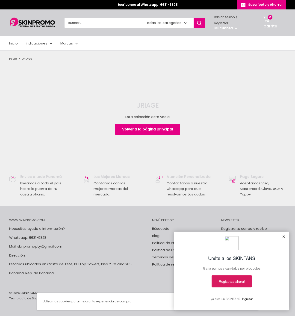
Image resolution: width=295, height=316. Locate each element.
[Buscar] (199, 23)
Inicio (13, 43)
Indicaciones (36, 43)
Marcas (66, 43)
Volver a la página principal (147, 129)
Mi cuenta (224, 28)
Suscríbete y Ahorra (265, 4)
